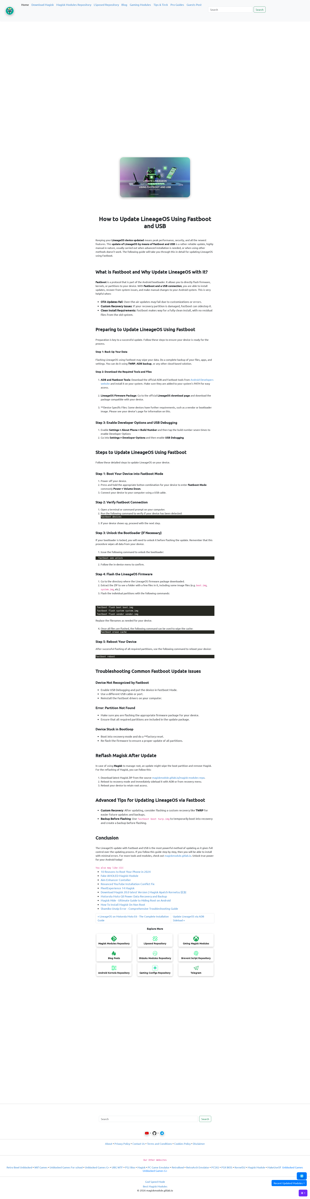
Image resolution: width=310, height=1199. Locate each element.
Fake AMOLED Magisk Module (119, 875)
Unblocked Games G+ (97, 1167)
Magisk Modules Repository (73, 4)
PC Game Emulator (159, 1167)
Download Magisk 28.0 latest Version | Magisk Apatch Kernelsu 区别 (143, 892)
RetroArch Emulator (197, 1167)
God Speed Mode (155, 1181)
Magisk (141, 1167)
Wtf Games (40, 1167)
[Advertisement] (155, 39)
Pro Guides (177, 4)
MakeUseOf (274, 1167)
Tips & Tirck (161, 4)
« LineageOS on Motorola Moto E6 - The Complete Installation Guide (133, 918)
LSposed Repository (106, 4)
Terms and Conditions (159, 1143)
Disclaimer (199, 1143)
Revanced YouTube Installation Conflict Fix (128, 884)
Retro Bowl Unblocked (19, 1167)
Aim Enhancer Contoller (116, 879)
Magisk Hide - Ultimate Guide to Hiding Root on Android (136, 900)
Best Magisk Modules (155, 1186)
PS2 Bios (130, 1167)
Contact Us (138, 1143)
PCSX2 (215, 1167)
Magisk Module (256, 1167)
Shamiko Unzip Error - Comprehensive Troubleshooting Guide (139, 908)
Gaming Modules (140, 4)
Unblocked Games (292, 1167)
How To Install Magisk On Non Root (123, 904)
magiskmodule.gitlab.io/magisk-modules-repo (178, 777)
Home (25, 4)
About (108, 1143)
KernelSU (240, 1167)
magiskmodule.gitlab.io (178, 855)
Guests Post (194, 4)
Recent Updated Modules (288, 1183)
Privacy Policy (122, 1143)
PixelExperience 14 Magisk (117, 888)
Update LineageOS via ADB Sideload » (188, 918)
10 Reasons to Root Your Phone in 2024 (126, 871)
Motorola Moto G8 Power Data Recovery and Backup (134, 896)
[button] (302, 1176)
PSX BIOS (226, 1167)
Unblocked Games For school (66, 1167)
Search (260, 9)
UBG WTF (117, 1167)
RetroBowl (178, 1167)
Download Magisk (42, 4)
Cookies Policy (182, 1143)
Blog (124, 4)
